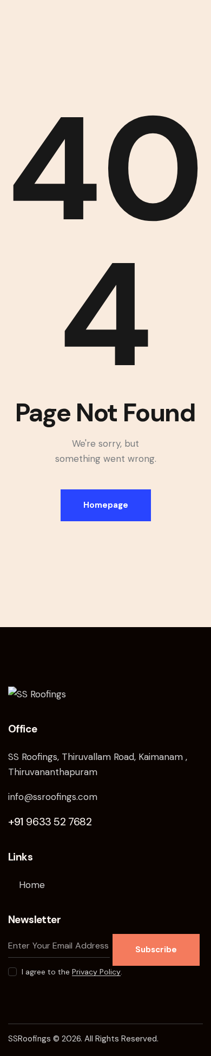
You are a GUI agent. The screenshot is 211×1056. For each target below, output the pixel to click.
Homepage (105, 505)
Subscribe (156, 949)
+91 (50, 822)
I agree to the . (72, 972)
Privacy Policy (96, 972)
